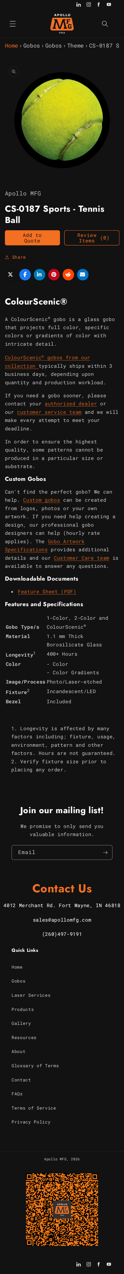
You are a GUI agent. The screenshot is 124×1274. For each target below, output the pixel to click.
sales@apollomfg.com (62, 920)
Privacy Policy (31, 1122)
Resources (24, 1037)
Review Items (93, 238)
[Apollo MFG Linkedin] (79, 5)
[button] (13, 23)
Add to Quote (32, 238)
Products (23, 1009)
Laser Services (31, 995)
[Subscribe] (105, 852)
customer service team (49, 412)
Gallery (21, 1023)
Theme (75, 45)
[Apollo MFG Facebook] (99, 5)
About (18, 1051)
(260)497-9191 (62, 934)
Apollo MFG (55, 1159)
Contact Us (62, 888)
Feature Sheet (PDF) (47, 591)
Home (11, 45)
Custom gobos (41, 500)
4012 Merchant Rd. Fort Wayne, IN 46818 (61, 905)
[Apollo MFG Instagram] (89, 5)
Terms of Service (34, 1108)
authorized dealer (71, 403)
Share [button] (19, 257)
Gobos (31, 45)
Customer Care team (81, 558)
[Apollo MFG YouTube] (109, 5)
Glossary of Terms (35, 1065)
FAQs (17, 1094)
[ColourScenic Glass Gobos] (37, 366)
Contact (21, 1080)
